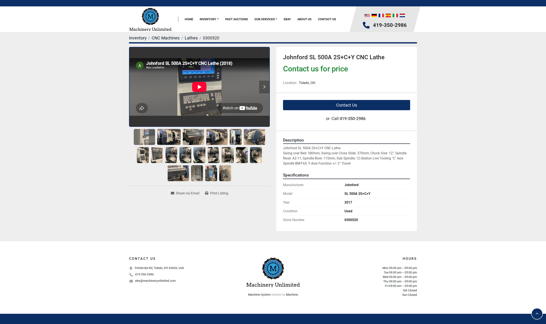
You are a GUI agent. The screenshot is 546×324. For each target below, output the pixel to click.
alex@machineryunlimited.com (155, 280)
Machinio (292, 294)
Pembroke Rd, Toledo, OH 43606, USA (159, 268)
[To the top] (537, 314)
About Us (304, 19)
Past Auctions (236, 19)
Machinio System (259, 294)
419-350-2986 (390, 25)
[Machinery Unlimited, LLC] (273, 272)
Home (189, 19)
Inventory (208, 19)
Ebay (287, 19)
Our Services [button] (264, 19)
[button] (209, 19)
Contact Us (327, 19)
